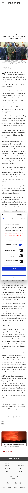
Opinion (21, 471)
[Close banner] (25, 214)
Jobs (4, 487)
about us (15, 487)
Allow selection (14, 273)
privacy (9, 487)
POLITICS (7, 463)
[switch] (21, 250)
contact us (22, 487)
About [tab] (23, 218)
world (2, 423)
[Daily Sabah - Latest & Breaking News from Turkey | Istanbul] (14, 3)
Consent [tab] (5, 218)
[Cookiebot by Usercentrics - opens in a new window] (16, 215)
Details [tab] (14, 218)
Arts (21, 468)
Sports (7, 471)
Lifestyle (7, 468)
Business (21, 465)
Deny (14, 277)
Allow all (14, 268)
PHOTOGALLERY (9, 451)
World (7, 465)
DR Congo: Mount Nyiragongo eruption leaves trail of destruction (13, 447)
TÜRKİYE (21, 463)
